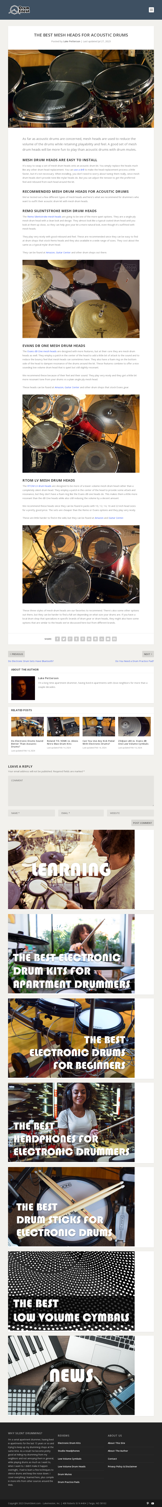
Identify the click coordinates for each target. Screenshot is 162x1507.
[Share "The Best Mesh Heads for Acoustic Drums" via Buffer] (95, 639)
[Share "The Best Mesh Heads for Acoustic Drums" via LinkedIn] (89, 639)
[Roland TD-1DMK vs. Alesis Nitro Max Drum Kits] (63, 726)
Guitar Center (63, 252)
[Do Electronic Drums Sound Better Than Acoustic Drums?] (27, 726)
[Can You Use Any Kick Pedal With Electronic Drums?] (99, 726)
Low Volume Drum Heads (71, 1466)
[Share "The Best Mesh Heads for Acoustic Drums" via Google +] (70, 639)
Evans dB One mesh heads (42, 351)
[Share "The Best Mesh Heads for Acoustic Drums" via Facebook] (57, 639)
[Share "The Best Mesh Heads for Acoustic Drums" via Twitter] (64, 639)
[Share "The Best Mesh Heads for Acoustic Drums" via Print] (114, 639)
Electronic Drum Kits (69, 1442)
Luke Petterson (71, 41)
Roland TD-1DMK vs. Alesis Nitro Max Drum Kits (62, 742)
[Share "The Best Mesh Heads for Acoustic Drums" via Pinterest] (83, 639)
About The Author (118, 1450)
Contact (112, 1458)
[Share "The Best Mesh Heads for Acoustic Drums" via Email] (108, 639)
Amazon (50, 252)
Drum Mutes (65, 1474)
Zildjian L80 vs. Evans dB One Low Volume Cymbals (133, 742)
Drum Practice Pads (68, 1482)
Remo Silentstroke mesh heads (44, 216)
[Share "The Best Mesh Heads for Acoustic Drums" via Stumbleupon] (102, 639)
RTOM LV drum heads (39, 485)
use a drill (79, 169)
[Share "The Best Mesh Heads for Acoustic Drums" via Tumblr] (76, 639)
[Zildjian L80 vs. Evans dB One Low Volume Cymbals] (134, 726)
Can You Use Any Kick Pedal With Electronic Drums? (99, 742)
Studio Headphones (69, 1450)
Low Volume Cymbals (69, 1458)
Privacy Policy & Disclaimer (122, 1466)
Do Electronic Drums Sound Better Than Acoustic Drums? (27, 743)
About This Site (116, 1442)
